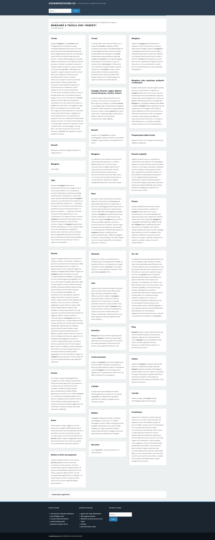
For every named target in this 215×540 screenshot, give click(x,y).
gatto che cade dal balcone (91, 514)
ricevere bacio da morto (60, 519)
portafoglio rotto (57, 516)
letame (83, 524)
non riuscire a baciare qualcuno (62, 514)
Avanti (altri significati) (61, 494)
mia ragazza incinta (88, 516)
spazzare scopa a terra (59, 524)
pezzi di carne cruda (88, 527)
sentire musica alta (58, 521)
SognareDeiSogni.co (62, 3)
